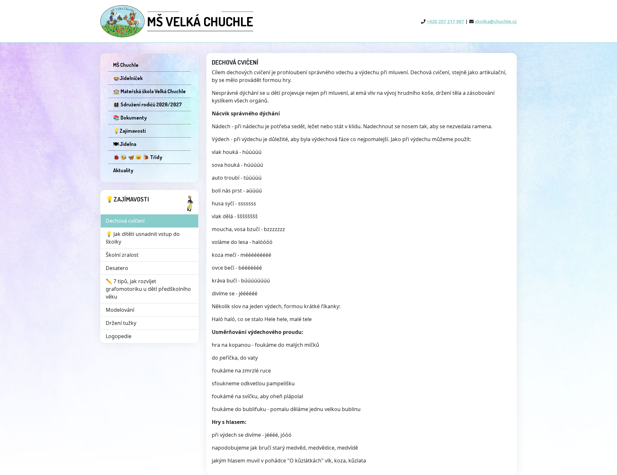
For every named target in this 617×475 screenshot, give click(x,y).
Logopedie (118, 336)
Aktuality (123, 170)
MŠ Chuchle (126, 65)
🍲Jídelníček (128, 78)
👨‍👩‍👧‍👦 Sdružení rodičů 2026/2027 (147, 104)
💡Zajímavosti (129, 131)
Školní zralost (122, 254)
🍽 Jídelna (124, 144)
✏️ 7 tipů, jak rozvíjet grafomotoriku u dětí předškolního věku (148, 289)
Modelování (120, 309)
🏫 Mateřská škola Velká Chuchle (149, 91)
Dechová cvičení (125, 220)
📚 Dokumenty (130, 117)
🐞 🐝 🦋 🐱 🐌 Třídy (137, 157)
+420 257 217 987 (445, 21)
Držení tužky (121, 323)
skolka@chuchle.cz (496, 21)
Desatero (117, 268)
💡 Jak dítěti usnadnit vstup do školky (143, 237)
